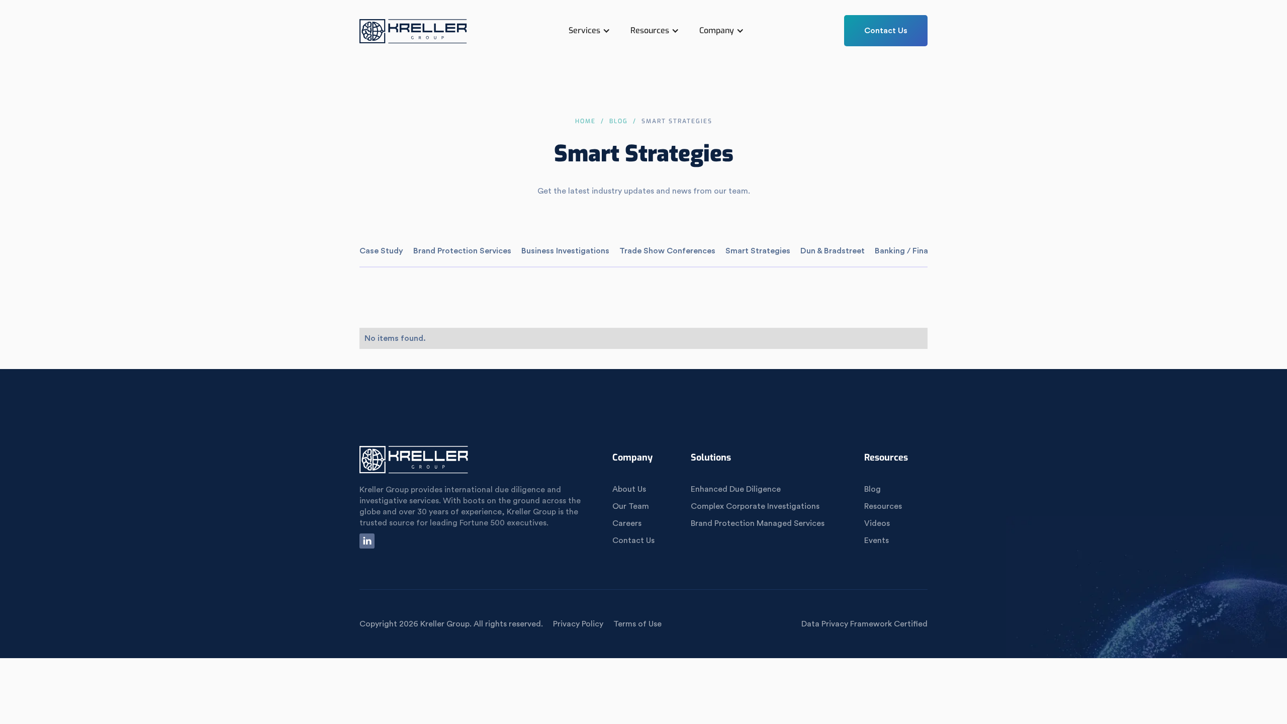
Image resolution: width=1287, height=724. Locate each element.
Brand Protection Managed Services (757, 523)
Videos (877, 523)
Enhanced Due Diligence (736, 489)
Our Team (630, 506)
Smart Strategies (757, 251)
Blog (618, 121)
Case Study (381, 251)
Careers (626, 523)
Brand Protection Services (462, 251)
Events (876, 540)
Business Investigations (565, 251)
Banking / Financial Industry (927, 251)
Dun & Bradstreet (832, 251)
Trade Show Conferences (667, 251)
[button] (589, 30)
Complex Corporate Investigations (755, 506)
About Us (629, 489)
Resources (883, 506)
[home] (413, 35)
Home (585, 121)
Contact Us (885, 31)
